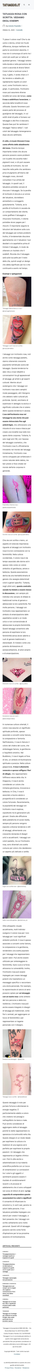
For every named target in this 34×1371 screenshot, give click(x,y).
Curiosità (19, 30)
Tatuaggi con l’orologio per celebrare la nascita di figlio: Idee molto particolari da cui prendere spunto (10, 1317)
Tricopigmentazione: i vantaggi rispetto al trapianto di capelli (9, 1256)
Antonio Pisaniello (14, 26)
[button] (24, 4)
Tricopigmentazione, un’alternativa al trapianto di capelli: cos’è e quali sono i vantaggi (9, 1267)
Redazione (26, 1368)
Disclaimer (18, 1368)
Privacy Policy (9, 1368)
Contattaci (17, 1354)
